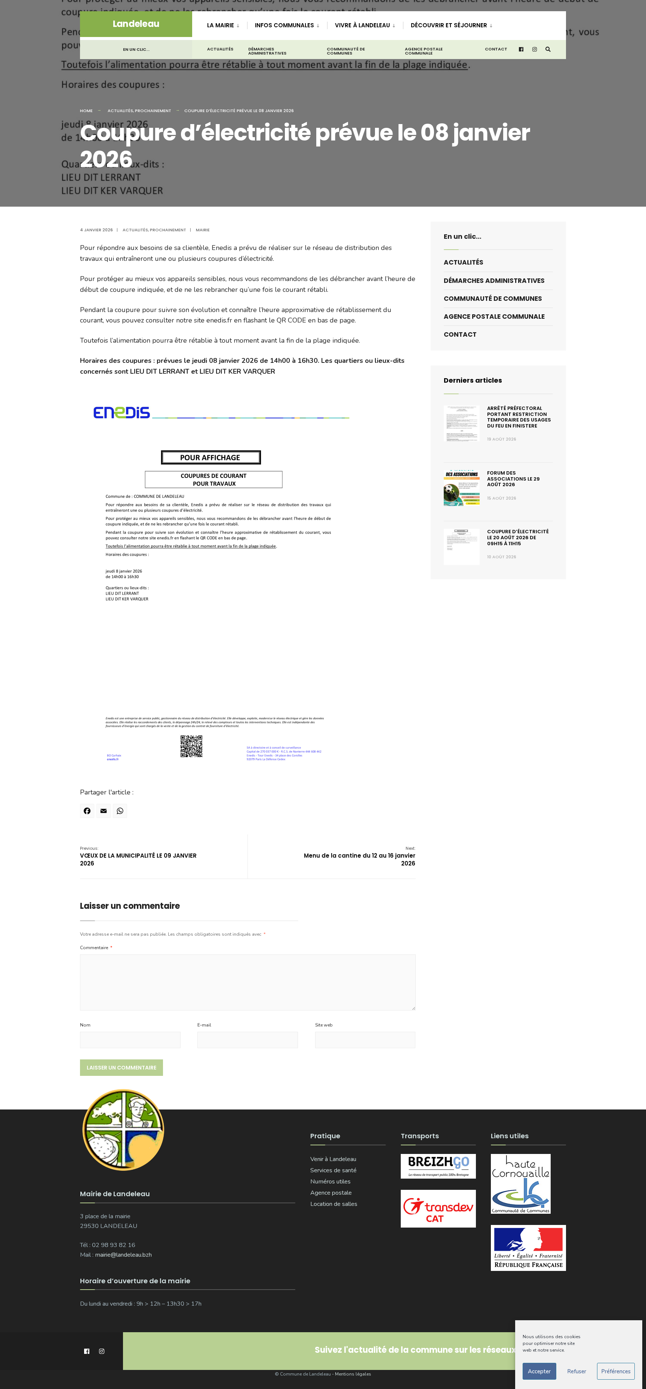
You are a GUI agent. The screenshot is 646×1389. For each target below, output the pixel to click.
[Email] (104, 813)
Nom (85, 1025)
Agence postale (331, 1193)
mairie (203, 230)
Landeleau (136, 24)
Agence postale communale (424, 51)
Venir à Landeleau (333, 1159)
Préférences (616, 1371)
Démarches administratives (267, 51)
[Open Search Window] (548, 49)
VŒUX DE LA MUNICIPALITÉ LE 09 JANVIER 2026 (138, 856)
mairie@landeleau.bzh (123, 1255)
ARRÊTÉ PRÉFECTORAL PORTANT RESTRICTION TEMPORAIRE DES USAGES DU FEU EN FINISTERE (519, 417)
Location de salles (333, 1204)
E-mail (204, 1025)
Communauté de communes (346, 51)
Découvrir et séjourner (449, 25)
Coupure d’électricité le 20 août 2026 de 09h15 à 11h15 (518, 537)
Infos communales (284, 25)
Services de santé (333, 1170)
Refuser (576, 1371)
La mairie (220, 25)
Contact (496, 49)
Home (86, 111)
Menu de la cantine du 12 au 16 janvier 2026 (359, 856)
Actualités (220, 49)
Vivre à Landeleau (362, 25)
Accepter (539, 1371)
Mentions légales (353, 1374)
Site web (324, 1025)
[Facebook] (88, 813)
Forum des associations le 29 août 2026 (513, 478)
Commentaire (96, 948)
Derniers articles (473, 380)
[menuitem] (227, 24)
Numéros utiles (330, 1181)
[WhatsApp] (121, 813)
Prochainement (153, 111)
